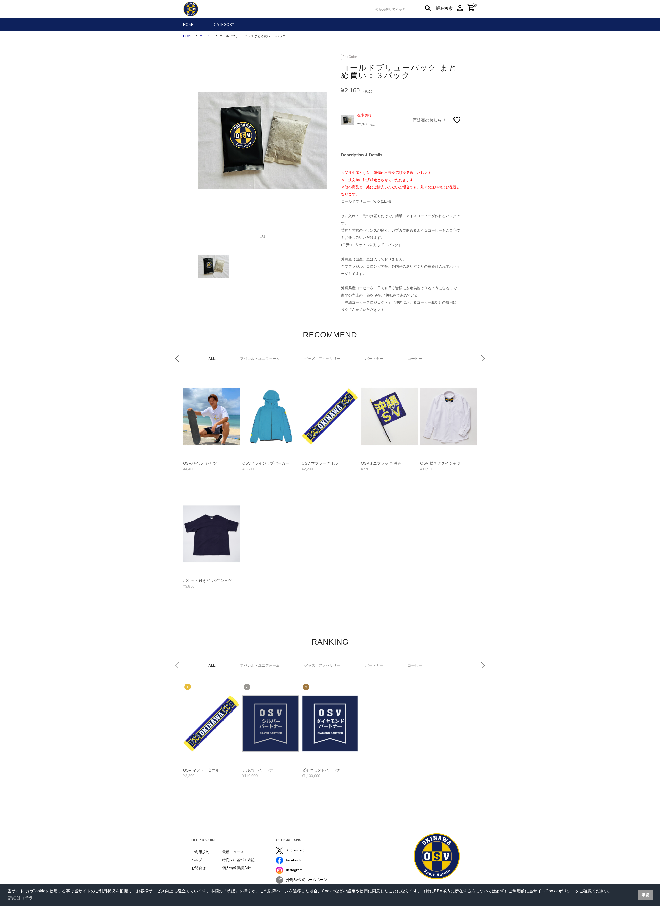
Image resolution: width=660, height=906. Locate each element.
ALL (212, 359)
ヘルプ (196, 860)
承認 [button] (645, 895)
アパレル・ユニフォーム (260, 359)
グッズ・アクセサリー (322, 359)
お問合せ (198, 868)
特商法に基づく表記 (238, 860)
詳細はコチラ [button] (20, 898)
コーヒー (415, 359)
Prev (177, 358)
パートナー (374, 359)
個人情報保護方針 (236, 868)
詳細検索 (444, 8)
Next (483, 358)
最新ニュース (233, 852)
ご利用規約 (200, 852)
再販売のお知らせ (429, 120)
